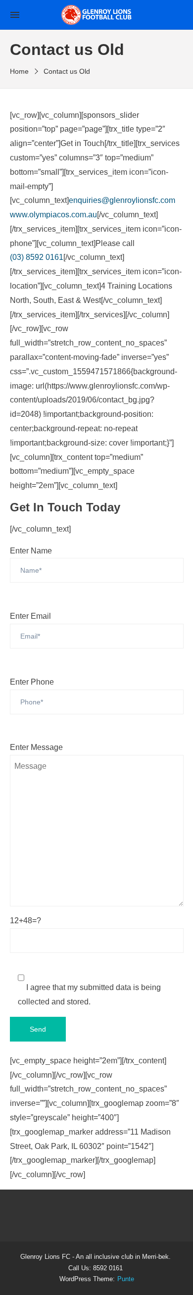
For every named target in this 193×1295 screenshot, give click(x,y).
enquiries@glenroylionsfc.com (122, 200)
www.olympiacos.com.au (53, 214)
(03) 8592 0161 (36, 257)
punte (125, 1279)
